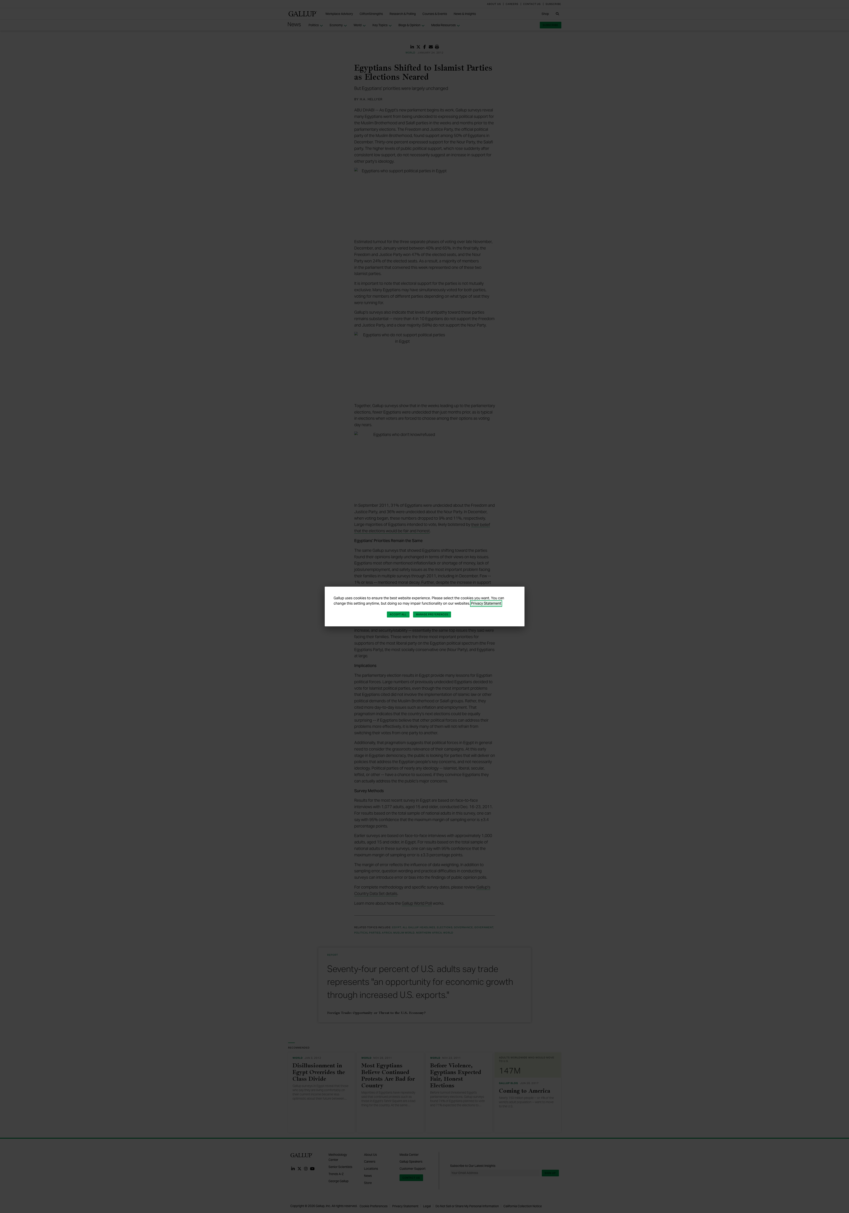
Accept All (398, 614)
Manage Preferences (432, 614)
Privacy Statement (486, 603)
